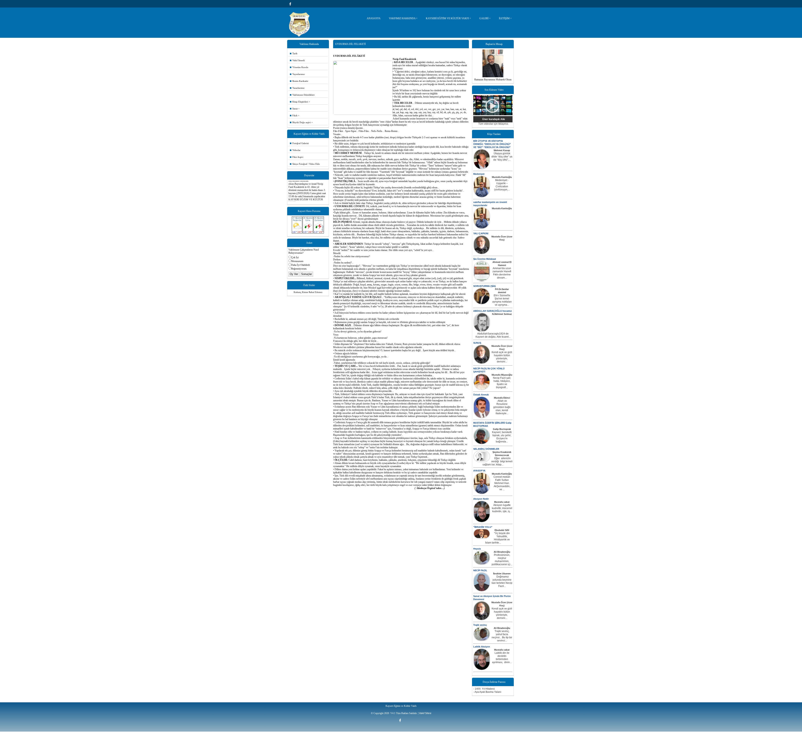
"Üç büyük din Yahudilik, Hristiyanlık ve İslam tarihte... (497, 538)
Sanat (294, 108)
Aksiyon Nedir (481, 499)
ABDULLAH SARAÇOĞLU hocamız (492, 311)
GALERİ (484, 18)
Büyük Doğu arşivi (300, 122)
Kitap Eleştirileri (299, 101)
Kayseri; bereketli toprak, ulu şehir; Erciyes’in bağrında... (502, 437)
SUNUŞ (477, 343)
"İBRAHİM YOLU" (482, 527)
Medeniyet (479, 174)
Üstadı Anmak (481, 394)
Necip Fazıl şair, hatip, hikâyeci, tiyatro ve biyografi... (502, 382)
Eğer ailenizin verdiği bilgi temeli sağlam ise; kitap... (497, 461)
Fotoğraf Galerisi (299, 143)
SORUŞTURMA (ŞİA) (484, 286)
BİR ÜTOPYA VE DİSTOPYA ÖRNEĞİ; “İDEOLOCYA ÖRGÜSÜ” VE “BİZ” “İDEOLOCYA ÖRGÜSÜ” (492, 144)
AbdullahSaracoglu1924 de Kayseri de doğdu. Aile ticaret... (493, 335)
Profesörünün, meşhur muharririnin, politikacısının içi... (502, 560)
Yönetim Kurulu (299, 67)
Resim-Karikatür (299, 81)
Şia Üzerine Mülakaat (484, 259)
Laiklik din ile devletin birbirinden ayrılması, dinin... (502, 657)
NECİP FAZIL (480, 570)
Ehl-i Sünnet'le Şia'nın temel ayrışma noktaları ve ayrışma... (502, 300)
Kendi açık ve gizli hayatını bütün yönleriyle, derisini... (502, 357)
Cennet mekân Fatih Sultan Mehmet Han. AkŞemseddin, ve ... (502, 483)
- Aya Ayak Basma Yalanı (487, 691)
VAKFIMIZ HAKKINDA (402, 18)
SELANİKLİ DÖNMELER (486, 449)
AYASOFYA (479, 470)
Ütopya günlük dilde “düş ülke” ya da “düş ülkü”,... (501, 156)
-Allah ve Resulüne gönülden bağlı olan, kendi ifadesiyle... (501, 407)
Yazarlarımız (297, 88)
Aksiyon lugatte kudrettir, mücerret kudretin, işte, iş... (502, 508)
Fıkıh (293, 115)
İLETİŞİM (504, 18)
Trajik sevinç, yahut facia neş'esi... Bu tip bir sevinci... (502, 636)
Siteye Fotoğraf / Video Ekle (305, 164)
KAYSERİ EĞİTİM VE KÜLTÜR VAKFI (447, 18)
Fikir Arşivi (296, 157)
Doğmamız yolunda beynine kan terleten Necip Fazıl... (502, 581)
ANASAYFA (374, 18)
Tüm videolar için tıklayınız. (493, 123)
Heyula (477, 548)
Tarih (293, 53)
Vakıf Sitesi (425, 713)
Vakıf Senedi (297, 60)
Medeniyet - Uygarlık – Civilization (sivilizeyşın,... (502, 185)
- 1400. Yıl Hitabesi (484, 688)
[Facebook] (291, 4)
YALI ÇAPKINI (480, 233)
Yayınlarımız (297, 74)
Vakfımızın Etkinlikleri (302, 95)
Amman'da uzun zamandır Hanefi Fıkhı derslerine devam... (501, 273)
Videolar (295, 150)
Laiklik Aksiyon (481, 646)
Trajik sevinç (480, 625)
